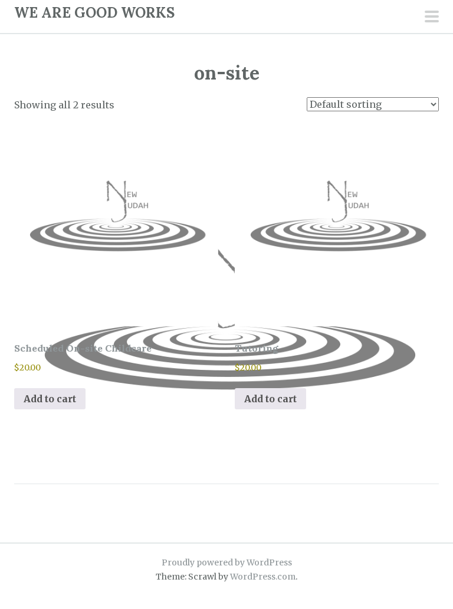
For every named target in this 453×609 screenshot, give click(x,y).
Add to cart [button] (50, 399)
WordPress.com (263, 576)
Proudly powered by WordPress (227, 562)
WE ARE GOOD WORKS (94, 13)
